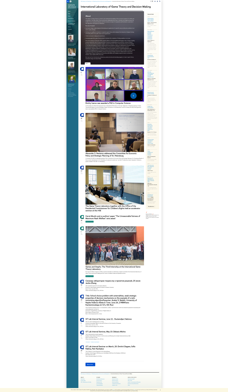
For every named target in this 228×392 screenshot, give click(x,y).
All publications (151, 206)
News (69, 16)
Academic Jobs (114, 385)
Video (129, 385)
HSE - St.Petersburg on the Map (86, 382)
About (69, 11)
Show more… (90, 364)
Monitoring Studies (115, 382)
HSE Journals (130, 380)
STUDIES (98, 377)
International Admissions (100, 378)
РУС (151, 1)
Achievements (71, 18)
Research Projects (115, 380)
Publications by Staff (131, 378)
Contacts (70, 29)
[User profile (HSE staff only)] (157, 1)
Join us (69, 26)
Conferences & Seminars (116, 383)
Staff (69, 13)
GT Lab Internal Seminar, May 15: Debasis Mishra (106, 331)
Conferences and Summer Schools (71, 24)
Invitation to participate (95, 341)
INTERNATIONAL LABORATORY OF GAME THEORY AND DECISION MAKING (72, 6)
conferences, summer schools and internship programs (111, 57)
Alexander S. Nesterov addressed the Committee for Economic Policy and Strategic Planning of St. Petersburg (111, 154)
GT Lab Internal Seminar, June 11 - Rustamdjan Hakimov (109, 319)
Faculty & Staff (83, 380)
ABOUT (82, 377)
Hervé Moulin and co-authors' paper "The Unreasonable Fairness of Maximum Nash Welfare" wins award (113, 217)
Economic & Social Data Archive (133, 383)
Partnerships (83, 378)
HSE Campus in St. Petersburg (86, 373)
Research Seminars (71, 20)
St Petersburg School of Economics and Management (101, 373)
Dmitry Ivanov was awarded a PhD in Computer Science (108, 103)
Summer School (99, 380)
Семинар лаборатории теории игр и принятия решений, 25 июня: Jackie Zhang (113, 281)
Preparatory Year (99, 382)
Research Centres (115, 378)
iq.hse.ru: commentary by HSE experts (134, 382)
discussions (88, 341)
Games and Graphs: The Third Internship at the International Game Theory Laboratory (113, 267)
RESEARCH (114, 377)
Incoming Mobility (99, 383)
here (113, 389)
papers (122, 40)
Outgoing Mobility (99, 385)
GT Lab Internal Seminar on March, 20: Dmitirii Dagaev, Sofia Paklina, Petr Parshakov (110, 347)
